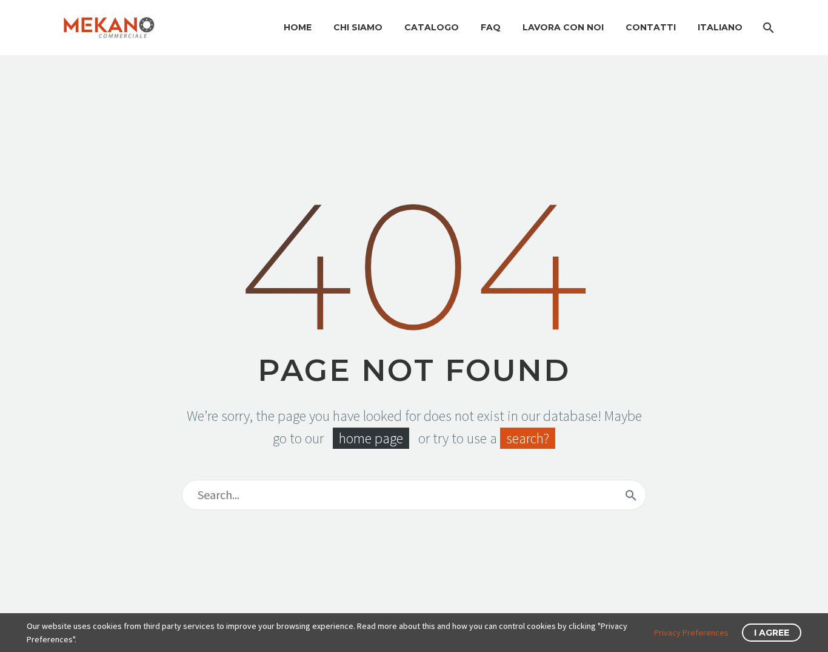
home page (371, 438)
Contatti (651, 27)
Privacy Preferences (691, 632)
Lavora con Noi (563, 27)
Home (298, 27)
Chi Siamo (357, 27)
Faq (491, 27)
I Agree (771, 632)
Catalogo (431, 27)
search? (527, 438)
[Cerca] (767, 27)
